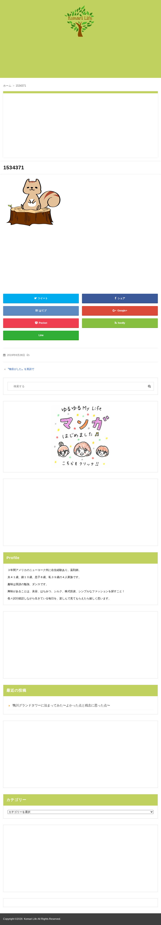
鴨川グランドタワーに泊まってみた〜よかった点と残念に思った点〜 (61, 705)
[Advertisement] (82, 59)
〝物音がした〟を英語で (20, 369)
